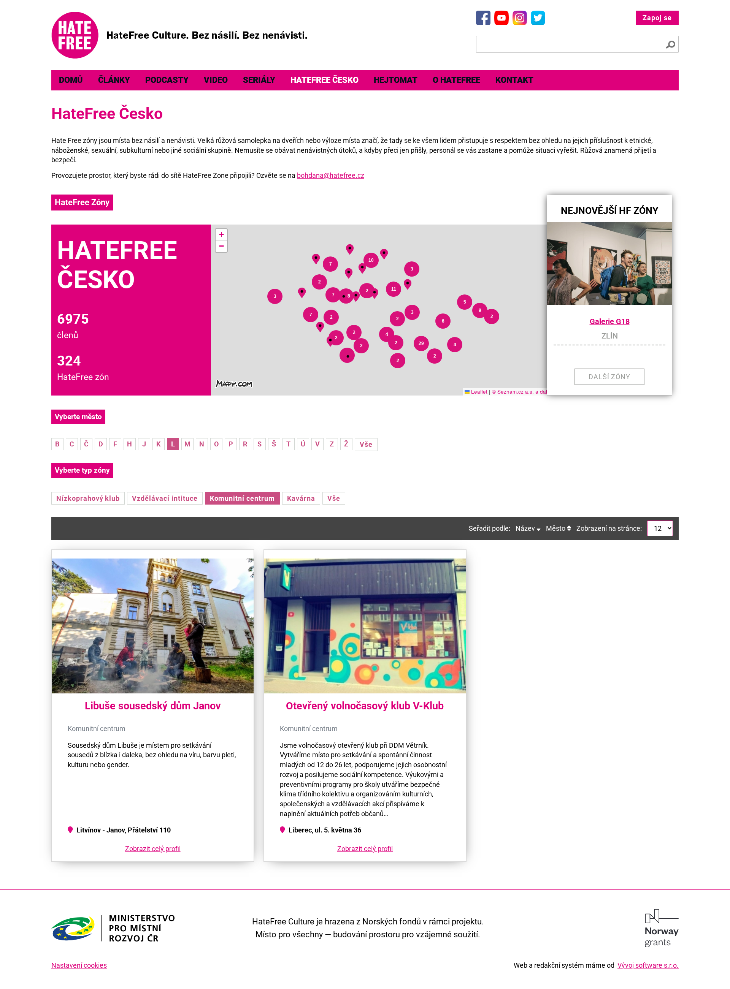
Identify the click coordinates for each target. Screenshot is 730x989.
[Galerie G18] (609, 263)
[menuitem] (70, 80)
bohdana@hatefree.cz (330, 175)
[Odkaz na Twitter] (538, 18)
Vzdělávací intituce (164, 498)
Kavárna (301, 498)
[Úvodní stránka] (179, 35)
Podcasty (167, 80)
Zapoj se (657, 18)
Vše (366, 444)
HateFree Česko (324, 80)
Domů (71, 80)
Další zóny (610, 377)
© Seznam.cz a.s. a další (521, 391)
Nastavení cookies (79, 965)
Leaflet (478, 391)
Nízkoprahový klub (88, 498)
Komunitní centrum (242, 498)
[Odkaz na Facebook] (483, 18)
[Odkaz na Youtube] (501, 18)
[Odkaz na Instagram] (520, 18)
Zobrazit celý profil (153, 849)
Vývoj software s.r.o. (648, 965)
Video (216, 80)
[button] (348, 356)
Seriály (259, 80)
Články (114, 80)
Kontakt (514, 80)
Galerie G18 (610, 321)
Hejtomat (395, 80)
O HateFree (456, 80)
